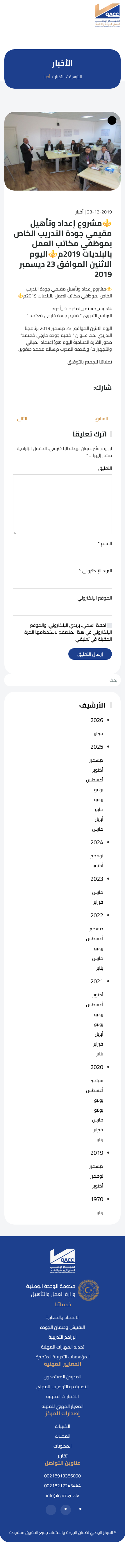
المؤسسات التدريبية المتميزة (63, 1356)
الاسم (105, 543)
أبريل (99, 819)
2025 (96, 747)
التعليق (105, 468)
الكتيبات (62, 1426)
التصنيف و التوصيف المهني (62, 1386)
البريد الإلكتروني (95, 570)
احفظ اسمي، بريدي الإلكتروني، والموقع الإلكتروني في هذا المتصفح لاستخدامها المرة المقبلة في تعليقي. (68, 632)
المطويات (62, 1445)
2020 (96, 1067)
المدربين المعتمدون (62, 1376)
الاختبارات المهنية (62, 1396)
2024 (96, 842)
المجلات (62, 1436)
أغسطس (94, 779)
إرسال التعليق (90, 654)
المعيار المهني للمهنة (62, 1406)
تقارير (62, 1455)
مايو (99, 809)
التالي (22, 418)
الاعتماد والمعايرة (63, 1317)
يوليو (98, 789)
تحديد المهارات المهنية (62, 1346)
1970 (96, 1199)
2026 (96, 720)
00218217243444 (62, 1485)
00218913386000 (62, 1475)
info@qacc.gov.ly (62, 1495)
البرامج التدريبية (62, 1337)
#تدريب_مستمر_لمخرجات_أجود (82, 308)
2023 (96, 879)
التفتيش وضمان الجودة (62, 1327)
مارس (97, 829)
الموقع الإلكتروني (95, 597)
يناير (100, 968)
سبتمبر (96, 1080)
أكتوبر (97, 769)
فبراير (98, 733)
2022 (96, 915)
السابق (101, 418)
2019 (96, 1153)
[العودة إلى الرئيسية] (107, 15)
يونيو (98, 799)
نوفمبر (96, 855)
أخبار (79, 211)
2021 (96, 981)
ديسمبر (96, 760)
